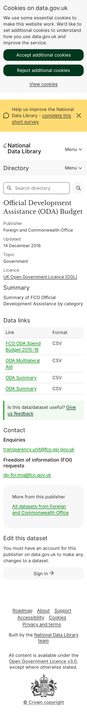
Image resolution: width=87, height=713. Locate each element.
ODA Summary (21, 377)
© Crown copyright (43, 702)
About (43, 610)
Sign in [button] (41, 573)
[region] (43, 360)
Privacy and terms (42, 624)
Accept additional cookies (43, 55)
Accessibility (30, 617)
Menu (71, 149)
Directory (16, 168)
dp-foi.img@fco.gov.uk (27, 475)
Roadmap (22, 610)
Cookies (57, 617)
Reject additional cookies (43, 70)
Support (62, 610)
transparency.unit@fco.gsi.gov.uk (38, 449)
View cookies (43, 84)
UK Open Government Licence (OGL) (40, 276)
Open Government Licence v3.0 (43, 661)
